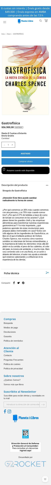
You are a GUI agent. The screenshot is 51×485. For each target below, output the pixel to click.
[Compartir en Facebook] (14, 283)
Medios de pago (11, 327)
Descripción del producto (14, 185)
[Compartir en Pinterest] (23, 283)
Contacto (8, 355)
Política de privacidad (13, 368)
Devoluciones (10, 332)
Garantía (7, 336)
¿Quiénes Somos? (12, 380)
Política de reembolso (13, 341)
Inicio (3, 34)
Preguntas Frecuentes (13, 360)
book (9, 34)
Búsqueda (8, 323)
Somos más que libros (14, 384)
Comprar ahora (26, 161)
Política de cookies (12, 364)
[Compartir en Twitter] (18, 283)
